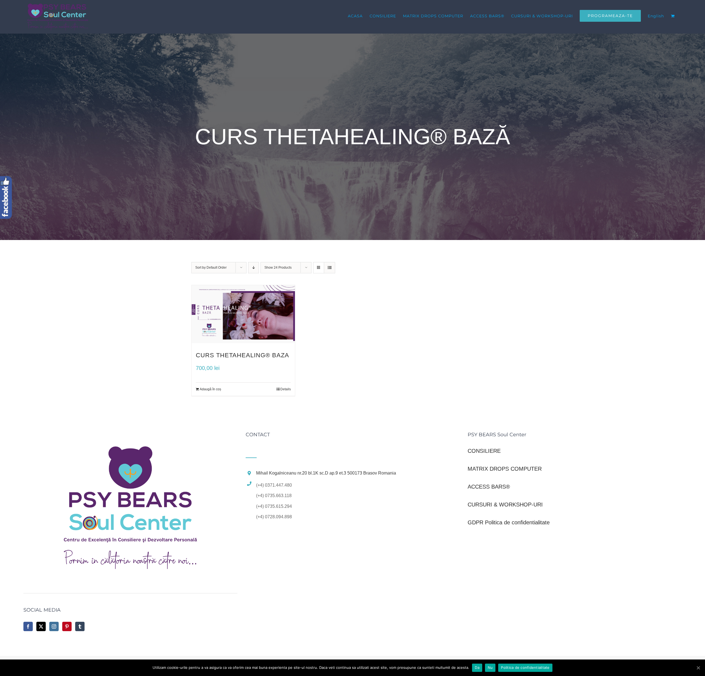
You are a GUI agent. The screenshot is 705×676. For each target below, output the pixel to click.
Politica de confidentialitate (525, 667)
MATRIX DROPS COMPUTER (505, 469)
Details (285, 389)
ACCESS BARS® (489, 487)
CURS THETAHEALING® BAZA (242, 355)
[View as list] (329, 267)
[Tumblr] (80, 626)
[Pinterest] (67, 626)
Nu (490, 667)
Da (477, 667)
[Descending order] (253, 267)
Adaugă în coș (210, 389)
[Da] (698, 667)
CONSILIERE (484, 451)
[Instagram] (54, 626)
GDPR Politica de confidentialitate (509, 522)
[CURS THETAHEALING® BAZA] (243, 314)
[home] (130, 438)
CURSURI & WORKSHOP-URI (505, 504)
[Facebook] (28, 626)
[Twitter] (41, 626)
